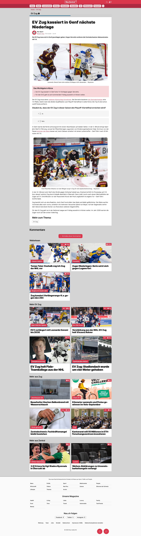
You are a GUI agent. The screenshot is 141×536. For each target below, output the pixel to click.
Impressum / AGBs (77, 523)
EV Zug (38, 9)
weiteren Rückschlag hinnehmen (60, 99)
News (31, 483)
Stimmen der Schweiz (102, 486)
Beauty (32, 506)
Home (33, 9)
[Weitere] (103, 6)
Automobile (83, 503)
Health (32, 500)
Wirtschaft (33, 486)
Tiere (48, 503)
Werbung (40, 523)
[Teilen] (99, 531)
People (98, 483)
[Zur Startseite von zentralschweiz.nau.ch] (71, 2)
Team (47, 523)
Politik (48, 483)
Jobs (52, 523)
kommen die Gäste (43, 131)
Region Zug (40, 33)
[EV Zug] (71, 13)
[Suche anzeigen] (107, 2)
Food (31, 503)
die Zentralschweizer (95, 99)
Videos (49, 486)
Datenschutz (66, 523)
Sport (64, 483)
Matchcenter (83, 483)
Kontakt (58, 523)
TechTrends (99, 503)
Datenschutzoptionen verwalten (94, 523)
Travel (65, 503)
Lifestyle (32, 489)
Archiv (65, 489)
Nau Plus (65, 486)
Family (98, 500)
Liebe (64, 500)
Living (48, 500)
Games (82, 486)
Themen (49, 489)
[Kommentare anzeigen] (106, 531)
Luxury (82, 500)
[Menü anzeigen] (110, 2)
